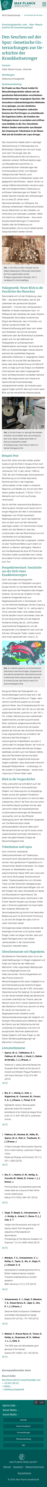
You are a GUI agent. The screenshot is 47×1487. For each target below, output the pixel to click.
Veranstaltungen (23, 1432)
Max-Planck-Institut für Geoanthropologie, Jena (21, 1380)
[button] (42, 262)
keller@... (8, 1386)
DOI (6, 1083)
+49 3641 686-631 (11, 1383)
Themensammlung (23, 1439)
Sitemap (7, 1467)
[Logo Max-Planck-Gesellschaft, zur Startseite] (20, 5)
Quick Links (9, 1405)
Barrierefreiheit (24, 1473)
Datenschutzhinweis (34, 1467)
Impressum (18, 1467)
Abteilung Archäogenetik (14, 1389)
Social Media (10, 1410)
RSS (23, 1445)
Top (41, 1402)
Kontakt (23, 1420)
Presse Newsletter (23, 1426)
